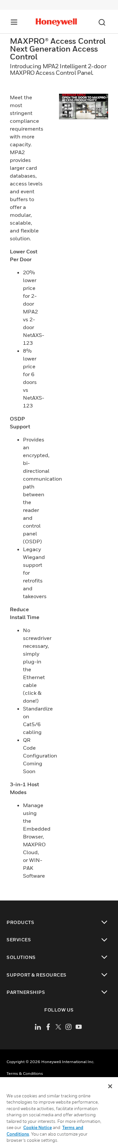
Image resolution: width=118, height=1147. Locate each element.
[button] (84, 106)
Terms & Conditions (25, 1073)
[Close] (110, 1086)
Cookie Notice (37, 1127)
